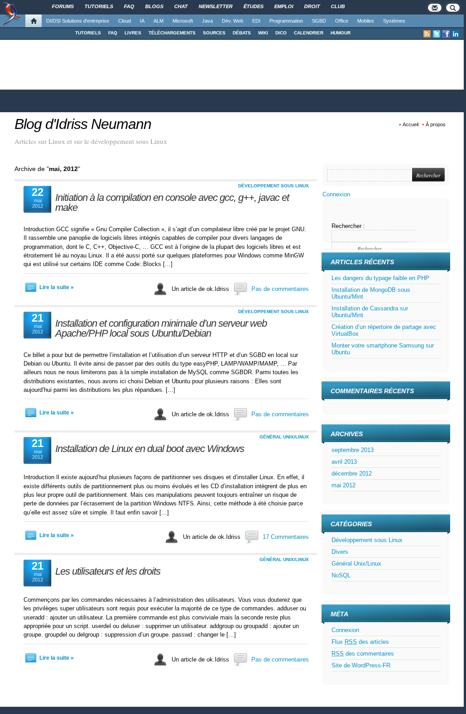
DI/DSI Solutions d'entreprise (77, 21)
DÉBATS (242, 32)
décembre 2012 (351, 473)
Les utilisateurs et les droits (107, 571)
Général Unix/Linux (284, 436)
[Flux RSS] (427, 34)
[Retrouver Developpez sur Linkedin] (455, 34)
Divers (339, 551)
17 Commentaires (286, 536)
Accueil (410, 124)
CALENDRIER (308, 32)
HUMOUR (341, 32)
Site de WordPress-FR (360, 665)
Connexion (336, 194)
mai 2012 (343, 485)
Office (341, 21)
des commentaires (362, 653)
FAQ (112, 32)
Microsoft (183, 21)
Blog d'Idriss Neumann (82, 124)
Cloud (124, 21)
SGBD (319, 21)
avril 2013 (344, 461)
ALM (158, 21)
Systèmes (394, 21)
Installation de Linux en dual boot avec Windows (149, 448)
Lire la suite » (56, 287)
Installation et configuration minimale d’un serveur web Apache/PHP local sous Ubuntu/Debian (161, 328)
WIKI (263, 32)
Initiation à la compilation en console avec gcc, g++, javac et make (172, 202)
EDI (256, 21)
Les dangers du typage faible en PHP (380, 278)
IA (142, 21)
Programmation (286, 21)
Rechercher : (348, 226)
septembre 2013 (352, 450)
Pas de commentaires (280, 289)
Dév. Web (232, 21)
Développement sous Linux (273, 185)
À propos (436, 124)
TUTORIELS (88, 32)
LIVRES (133, 32)
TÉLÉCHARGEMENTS (172, 32)
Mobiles (365, 21)
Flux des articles (360, 641)
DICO (281, 32)
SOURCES (214, 32)
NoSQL (341, 575)
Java (207, 21)
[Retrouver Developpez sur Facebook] (446, 34)
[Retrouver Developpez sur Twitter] (436, 34)
